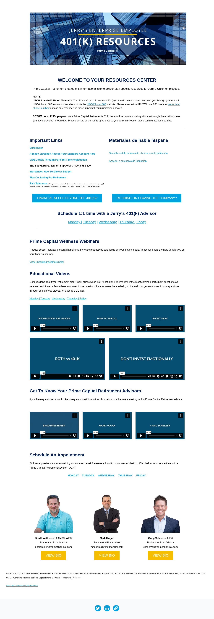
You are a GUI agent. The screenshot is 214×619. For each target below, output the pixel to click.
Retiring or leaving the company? (147, 198)
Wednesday (108, 222)
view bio (107, 555)
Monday (74, 222)
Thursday (127, 222)
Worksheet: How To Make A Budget (50, 171)
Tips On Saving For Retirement (48, 177)
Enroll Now (36, 147)
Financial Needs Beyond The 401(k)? (67, 198)
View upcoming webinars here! (47, 262)
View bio (53, 555)
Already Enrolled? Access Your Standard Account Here (62, 153)
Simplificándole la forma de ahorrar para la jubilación (138, 153)
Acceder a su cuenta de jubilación (128, 161)
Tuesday (89, 222)
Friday (141, 222)
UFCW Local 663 (96, 104)
